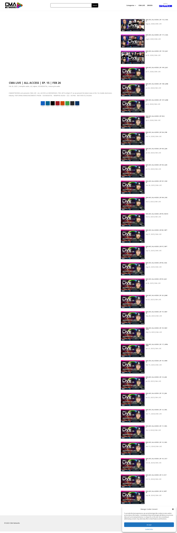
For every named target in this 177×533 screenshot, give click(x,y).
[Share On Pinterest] (58, 103)
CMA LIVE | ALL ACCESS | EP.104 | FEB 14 (156, 133)
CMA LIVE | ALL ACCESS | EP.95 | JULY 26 (156, 280)
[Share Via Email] (72, 103)
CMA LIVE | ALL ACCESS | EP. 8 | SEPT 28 (156, 492)
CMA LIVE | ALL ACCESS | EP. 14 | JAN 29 (156, 378)
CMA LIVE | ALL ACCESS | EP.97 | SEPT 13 (156, 247)
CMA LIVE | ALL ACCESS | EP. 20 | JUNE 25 (156, 296)
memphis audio (24, 86)
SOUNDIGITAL (43, 86)
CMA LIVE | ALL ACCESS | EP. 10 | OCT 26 (156, 459)
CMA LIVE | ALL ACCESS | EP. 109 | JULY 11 (157, 68)
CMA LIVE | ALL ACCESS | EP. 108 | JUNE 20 (157, 84)
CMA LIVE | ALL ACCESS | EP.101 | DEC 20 (156, 182)
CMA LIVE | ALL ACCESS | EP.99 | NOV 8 (157, 214)
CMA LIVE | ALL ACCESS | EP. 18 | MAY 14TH (156, 328)
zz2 (31, 86)
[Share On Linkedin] (48, 103)
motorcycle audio (54, 86)
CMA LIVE (141, 5)
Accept (149, 525)
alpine (35, 86)
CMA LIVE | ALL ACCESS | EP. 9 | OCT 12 (156, 475)
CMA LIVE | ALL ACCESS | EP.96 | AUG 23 (156, 263)
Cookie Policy (149, 529)
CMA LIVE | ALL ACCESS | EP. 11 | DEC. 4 (156, 426)
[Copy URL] (77, 103)
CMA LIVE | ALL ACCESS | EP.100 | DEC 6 (156, 198)
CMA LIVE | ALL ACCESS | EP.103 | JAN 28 (156, 149)
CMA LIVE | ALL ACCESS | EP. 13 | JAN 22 (156, 394)
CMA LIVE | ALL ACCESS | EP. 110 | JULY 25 (157, 52)
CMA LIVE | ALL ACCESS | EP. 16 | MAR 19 (156, 361)
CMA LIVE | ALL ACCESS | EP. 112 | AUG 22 (157, 20)
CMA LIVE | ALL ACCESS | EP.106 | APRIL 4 (155, 117)
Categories (130, 5)
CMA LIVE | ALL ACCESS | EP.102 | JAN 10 (156, 165)
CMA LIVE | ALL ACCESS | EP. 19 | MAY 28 (156, 312)
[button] (173, 509)
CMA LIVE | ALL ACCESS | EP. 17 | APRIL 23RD (157, 345)
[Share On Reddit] (62, 103)
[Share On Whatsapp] (67, 103)
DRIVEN (149, 5)
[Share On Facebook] (43, 103)
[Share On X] (53, 103)
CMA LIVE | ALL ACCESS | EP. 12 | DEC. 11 (156, 410)
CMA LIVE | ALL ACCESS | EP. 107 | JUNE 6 (157, 100)
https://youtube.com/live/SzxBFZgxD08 (21, 20)
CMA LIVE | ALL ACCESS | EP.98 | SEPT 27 (156, 231)
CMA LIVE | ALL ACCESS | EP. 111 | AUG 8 (157, 35)
